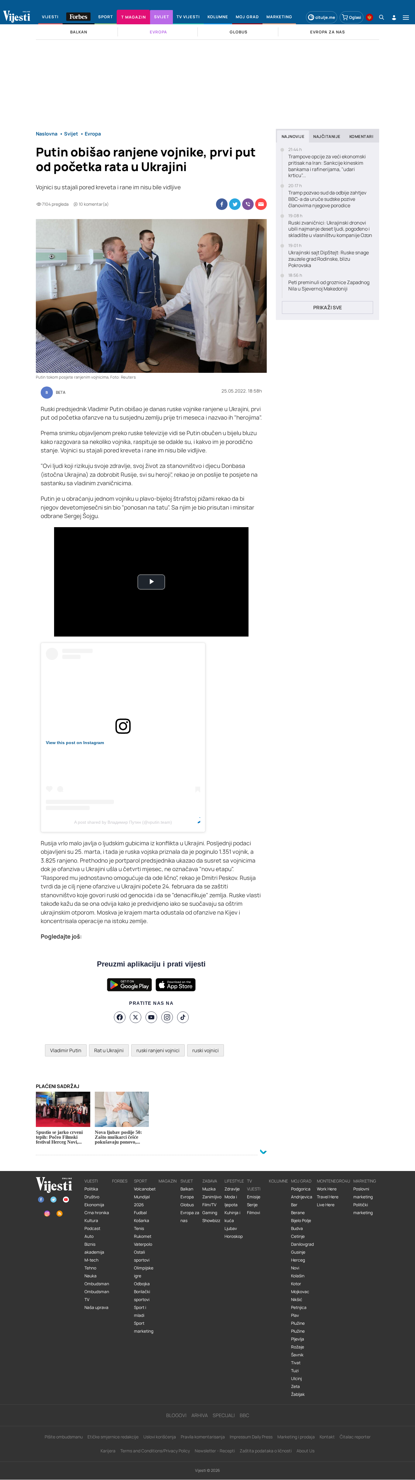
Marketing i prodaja (296, 1437)
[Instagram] (167, 1017)
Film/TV (209, 1204)
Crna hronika (96, 1212)
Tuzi (295, 1370)
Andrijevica (301, 1197)
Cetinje (298, 1236)
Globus (187, 1204)
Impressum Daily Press (251, 1437)
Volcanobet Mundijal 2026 (145, 1196)
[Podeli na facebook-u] (222, 204)
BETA (60, 392)
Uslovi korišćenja (159, 1437)
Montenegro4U (333, 1181)
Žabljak (298, 1394)
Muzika (209, 1189)
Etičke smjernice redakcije (113, 1437)
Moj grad (301, 1181)
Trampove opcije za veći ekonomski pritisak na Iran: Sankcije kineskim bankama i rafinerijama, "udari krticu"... (327, 166)
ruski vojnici (205, 1050)
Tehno (90, 1268)
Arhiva (199, 1415)
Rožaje (297, 1347)
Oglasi (355, 17)
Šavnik (297, 1355)
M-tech (91, 1260)
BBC (244, 1415)
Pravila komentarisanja (203, 1437)
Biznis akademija (94, 1248)
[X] (135, 1017)
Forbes (119, 1181)
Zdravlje (232, 1189)
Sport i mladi (140, 1311)
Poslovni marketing (363, 1193)
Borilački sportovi (142, 1295)
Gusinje (298, 1252)
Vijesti (91, 1181)
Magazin (168, 1181)
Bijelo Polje (301, 1220)
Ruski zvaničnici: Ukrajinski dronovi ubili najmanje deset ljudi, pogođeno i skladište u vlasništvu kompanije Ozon (330, 229)
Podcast (92, 1228)
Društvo (91, 1197)
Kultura (91, 1220)
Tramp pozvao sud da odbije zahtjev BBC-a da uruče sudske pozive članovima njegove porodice (327, 199)
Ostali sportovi (141, 1256)
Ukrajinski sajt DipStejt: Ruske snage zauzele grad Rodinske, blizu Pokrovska (328, 258)
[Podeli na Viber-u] (248, 204)
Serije (252, 1204)
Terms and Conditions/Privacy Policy (155, 1451)
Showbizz (211, 1220)
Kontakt (327, 1437)
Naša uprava (96, 1307)
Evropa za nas (189, 1216)
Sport (140, 1181)
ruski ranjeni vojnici (158, 1050)
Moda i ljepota (231, 1200)
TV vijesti (253, 1185)
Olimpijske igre (143, 1272)
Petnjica (299, 1307)
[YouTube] (151, 1017)
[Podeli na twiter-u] (235, 204)
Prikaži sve (327, 307)
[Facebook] (119, 1017)
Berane (298, 1212)
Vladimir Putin (65, 1050)
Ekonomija (94, 1204)
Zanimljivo (211, 1197)
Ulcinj (296, 1378)
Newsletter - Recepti (215, 1451)
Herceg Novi (298, 1264)
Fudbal (140, 1212)
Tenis (139, 1228)
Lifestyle (234, 1181)
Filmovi (253, 1212)
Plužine (298, 1323)
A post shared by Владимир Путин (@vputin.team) (123, 822)
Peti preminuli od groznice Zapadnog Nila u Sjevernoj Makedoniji (328, 285)
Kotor (296, 1283)
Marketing (364, 1181)
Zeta (295, 1386)
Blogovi (176, 1415)
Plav (295, 1315)
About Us (305, 1451)
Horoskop (234, 1236)
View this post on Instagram (75, 742)
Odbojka (142, 1283)
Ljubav (231, 1228)
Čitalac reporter (355, 1437)
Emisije (253, 1197)
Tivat (295, 1362)
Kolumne (278, 1181)
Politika (91, 1189)
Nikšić (296, 1299)
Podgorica (300, 1189)
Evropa (187, 1197)
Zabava (209, 1181)
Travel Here (327, 1197)
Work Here (327, 1189)
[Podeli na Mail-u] (261, 204)
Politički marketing (363, 1208)
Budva (297, 1228)
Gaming (209, 1212)
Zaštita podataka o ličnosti (266, 1451)
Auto (89, 1236)
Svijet (186, 1181)
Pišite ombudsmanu (64, 1437)
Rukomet (142, 1236)
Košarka (141, 1220)
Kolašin (297, 1276)
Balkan (186, 1189)
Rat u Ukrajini (109, 1050)
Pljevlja (297, 1339)
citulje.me (325, 17)
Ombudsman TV (96, 1295)
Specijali (224, 1415)
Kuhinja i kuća (232, 1216)
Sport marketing (143, 1327)
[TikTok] (183, 1017)
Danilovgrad (302, 1244)
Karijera (108, 1451)
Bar (294, 1204)
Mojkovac (300, 1291)
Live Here (325, 1204)
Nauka (90, 1276)
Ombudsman (96, 1283)
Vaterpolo (143, 1244)
